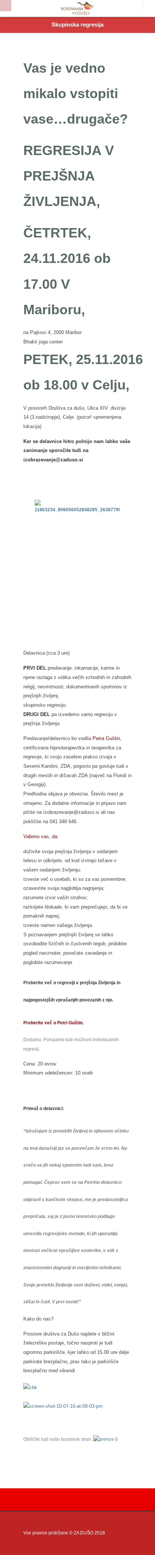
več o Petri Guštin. (64, 1022)
